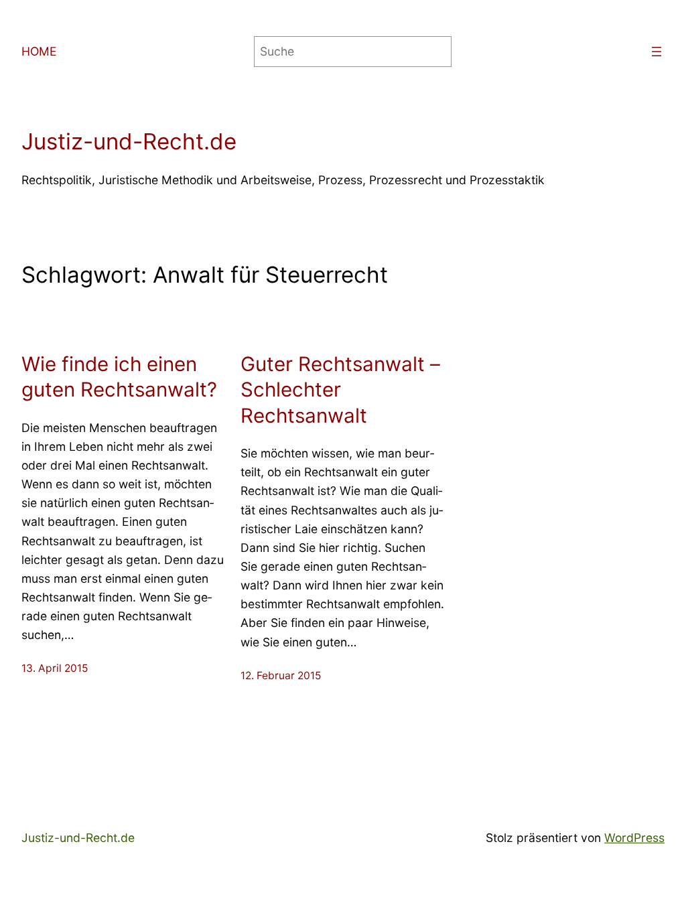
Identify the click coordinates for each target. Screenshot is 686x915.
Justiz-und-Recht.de (128, 141)
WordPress (634, 838)
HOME (39, 51)
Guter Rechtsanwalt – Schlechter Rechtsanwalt (340, 389)
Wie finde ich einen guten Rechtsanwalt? (119, 376)
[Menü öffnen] (656, 52)
